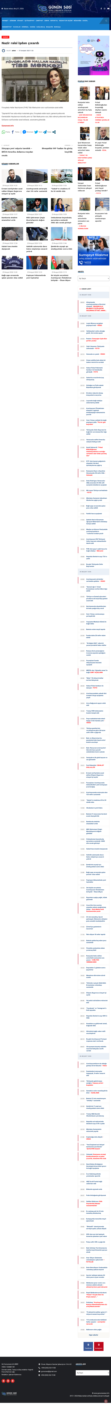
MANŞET (5, 20)
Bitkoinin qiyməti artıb (94, 1189)
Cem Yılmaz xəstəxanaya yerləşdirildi (95, 615)
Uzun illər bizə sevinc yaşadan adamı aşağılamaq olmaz (96, 908)
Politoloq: (96, 1304)
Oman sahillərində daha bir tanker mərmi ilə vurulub (96, 361)
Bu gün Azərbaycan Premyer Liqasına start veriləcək (96, 1040)
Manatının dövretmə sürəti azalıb (95, 976)
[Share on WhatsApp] (6, 132)
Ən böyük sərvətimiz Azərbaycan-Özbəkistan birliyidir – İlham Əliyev (61, 277)
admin (14, 50)
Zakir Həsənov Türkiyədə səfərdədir (95, 347)
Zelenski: (96, 1156)
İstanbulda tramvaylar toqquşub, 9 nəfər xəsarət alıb (95, 1073)
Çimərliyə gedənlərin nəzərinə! (93, 928)
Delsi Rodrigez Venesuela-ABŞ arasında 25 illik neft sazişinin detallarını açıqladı (96, 483)
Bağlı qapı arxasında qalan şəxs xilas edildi (95, 507)
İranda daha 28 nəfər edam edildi (95, 636)
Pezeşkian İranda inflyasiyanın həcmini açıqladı (93, 663)
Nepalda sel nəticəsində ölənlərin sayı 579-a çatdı (95, 1122)
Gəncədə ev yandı (95, 354)
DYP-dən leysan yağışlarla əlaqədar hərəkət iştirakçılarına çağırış (95, 463)
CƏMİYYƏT (39, 20)
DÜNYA (46, 20)
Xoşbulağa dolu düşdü (94, 1138)
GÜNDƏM (13, 20)
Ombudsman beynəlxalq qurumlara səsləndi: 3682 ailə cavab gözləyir (61, 220)
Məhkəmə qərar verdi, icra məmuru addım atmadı (96, 1285)
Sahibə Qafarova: (94, 1203)
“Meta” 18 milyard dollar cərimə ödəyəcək (94, 679)
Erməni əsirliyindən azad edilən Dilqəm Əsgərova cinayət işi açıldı (12, 191)
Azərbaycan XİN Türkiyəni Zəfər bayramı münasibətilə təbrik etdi (96, 541)
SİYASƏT (20, 20)
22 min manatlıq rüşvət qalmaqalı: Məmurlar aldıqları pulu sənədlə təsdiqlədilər (96, 919)
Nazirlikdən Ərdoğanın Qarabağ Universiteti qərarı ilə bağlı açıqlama (96, 1166)
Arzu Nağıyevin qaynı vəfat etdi (96, 704)
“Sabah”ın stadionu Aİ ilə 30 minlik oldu (96, 801)
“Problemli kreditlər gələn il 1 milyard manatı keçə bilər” (96, 1313)
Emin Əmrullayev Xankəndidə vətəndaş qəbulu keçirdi (96, 1268)
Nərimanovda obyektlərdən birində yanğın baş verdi (96, 607)
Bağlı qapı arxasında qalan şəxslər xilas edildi (95, 873)
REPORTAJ (54, 20)
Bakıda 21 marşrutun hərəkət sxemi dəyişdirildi (96, 815)
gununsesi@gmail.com (49, 1371)
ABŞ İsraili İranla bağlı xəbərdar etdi (94, 1182)
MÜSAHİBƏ (77, 20)
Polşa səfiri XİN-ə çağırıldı (95, 1242)
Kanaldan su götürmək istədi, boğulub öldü (96, 1024)
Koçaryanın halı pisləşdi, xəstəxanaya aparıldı (101, 217)
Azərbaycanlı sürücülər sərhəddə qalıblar (95, 580)
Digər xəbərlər (93, 1335)
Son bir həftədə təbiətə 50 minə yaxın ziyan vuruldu (95, 1276)
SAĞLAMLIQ (40, 27)
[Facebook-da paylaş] (15, 132)
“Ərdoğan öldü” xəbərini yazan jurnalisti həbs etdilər (96, 644)
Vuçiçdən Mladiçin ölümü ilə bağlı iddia (96, 623)
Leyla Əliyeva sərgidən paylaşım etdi (94, 324)
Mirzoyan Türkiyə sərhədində (96, 491)
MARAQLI (57, 27)
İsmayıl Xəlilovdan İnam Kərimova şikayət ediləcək (85, 187)
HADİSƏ (32, 27)
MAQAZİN (49, 27)
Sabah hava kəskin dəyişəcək (97, 849)
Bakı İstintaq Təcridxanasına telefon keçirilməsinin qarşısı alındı (96, 1250)
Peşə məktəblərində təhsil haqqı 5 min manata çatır (95, 721)
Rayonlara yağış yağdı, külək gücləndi (96, 898)
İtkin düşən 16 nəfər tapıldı (95, 934)
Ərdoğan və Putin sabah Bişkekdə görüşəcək (94, 386)
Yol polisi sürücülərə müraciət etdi (97, 1001)
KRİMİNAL (25, 27)
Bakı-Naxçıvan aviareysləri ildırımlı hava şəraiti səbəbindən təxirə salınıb (96, 750)
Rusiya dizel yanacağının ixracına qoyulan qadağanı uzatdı (95, 653)
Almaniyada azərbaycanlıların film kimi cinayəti (96, 306)
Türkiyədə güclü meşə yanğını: (94, 1083)
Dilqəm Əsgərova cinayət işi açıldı (96, 994)
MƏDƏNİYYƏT (7, 27)
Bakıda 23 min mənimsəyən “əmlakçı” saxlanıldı (96, 1099)
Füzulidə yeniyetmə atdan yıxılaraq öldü (95, 949)
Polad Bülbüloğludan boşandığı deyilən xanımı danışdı (102, 112)
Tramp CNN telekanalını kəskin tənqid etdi (94, 712)
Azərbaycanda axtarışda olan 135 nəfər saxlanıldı (96, 793)
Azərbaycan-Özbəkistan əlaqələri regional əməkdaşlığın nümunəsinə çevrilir (95, 411)
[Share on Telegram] (47, 132)
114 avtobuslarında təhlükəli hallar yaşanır (96, 1322)
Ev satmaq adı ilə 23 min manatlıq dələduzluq (95, 1212)
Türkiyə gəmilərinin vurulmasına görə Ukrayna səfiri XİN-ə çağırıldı (95, 730)
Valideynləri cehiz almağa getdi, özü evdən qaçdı (95, 332)
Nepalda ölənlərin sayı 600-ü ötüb (96, 1017)
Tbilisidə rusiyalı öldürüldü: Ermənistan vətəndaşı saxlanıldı (96, 985)
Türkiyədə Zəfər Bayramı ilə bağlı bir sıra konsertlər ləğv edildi (96, 432)
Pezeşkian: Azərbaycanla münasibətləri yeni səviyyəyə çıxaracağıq (96, 785)
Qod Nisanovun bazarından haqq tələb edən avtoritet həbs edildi (85, 153)
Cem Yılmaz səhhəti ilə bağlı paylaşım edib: (96, 422)
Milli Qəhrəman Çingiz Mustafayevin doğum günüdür (35, 220)
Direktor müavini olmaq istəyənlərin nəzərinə (94, 394)
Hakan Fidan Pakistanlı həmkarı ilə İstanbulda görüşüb (94, 370)
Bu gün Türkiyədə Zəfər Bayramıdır (94, 565)
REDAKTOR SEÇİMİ (66, 20)
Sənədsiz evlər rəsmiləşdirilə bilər (96, 1092)
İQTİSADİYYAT (30, 20)
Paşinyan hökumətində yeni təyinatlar (96, 881)
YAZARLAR (16, 27)
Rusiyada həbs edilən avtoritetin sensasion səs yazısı (84, 221)
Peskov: (96, 340)
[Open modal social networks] (54, 132)
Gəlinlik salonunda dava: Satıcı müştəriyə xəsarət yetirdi (36, 248)
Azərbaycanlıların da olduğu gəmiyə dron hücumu (96, 1064)
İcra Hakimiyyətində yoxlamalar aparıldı (93, 1175)
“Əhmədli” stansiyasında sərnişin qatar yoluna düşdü (96, 1227)
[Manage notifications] (106, 1401)
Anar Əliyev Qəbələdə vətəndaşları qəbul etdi (95, 1260)
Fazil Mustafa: (95, 766)
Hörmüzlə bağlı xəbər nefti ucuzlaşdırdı (95, 1032)
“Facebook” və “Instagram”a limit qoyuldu (96, 1009)
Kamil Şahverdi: (96, 451)
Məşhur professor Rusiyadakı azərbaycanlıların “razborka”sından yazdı (97, 531)
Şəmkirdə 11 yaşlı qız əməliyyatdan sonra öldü (95, 1107)
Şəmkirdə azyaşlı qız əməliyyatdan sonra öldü (95, 866)
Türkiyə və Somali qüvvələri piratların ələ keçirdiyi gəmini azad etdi (96, 599)
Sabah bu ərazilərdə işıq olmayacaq (95, 378)
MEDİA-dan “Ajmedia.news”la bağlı (96, 671)
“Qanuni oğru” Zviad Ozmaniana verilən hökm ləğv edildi (96, 589)
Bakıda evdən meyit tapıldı (95, 629)
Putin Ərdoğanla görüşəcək (96, 1195)
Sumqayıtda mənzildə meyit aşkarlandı (96, 1220)
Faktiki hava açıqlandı (94, 513)
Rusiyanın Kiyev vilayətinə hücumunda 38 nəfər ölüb (95, 473)
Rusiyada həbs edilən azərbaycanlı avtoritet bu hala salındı (85, 112)
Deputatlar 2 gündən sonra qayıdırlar (95, 969)
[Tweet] (38, 132)
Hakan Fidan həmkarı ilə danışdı (94, 687)
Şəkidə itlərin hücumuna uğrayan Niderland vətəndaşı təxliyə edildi (96, 522)
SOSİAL (85, 20)
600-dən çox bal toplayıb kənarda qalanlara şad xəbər (96, 1235)
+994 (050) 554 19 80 (48, 1368)
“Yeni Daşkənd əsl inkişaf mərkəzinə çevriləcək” (95, 1147)
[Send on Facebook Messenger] (27, 132)
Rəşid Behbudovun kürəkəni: (96, 1295)
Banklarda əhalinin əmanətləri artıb (93, 822)
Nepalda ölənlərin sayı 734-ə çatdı (96, 557)
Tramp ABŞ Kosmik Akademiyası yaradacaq (95, 1115)
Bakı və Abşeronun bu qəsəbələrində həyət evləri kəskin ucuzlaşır (95, 740)
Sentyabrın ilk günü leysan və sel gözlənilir (96, 758)
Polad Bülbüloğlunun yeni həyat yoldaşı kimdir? (101, 188)
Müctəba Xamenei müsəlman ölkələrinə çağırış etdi (96, 499)
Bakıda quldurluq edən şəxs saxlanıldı (96, 941)
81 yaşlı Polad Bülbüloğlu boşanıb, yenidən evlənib (102, 146)
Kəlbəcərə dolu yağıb (93, 1329)
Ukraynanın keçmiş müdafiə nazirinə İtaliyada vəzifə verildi (96, 1049)
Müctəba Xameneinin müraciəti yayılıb (93, 1130)
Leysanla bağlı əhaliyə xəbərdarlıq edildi (94, 402)
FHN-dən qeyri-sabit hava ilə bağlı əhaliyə (96, 550)
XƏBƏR (5, 37)
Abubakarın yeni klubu (94, 808)
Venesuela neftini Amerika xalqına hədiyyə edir (95, 441)
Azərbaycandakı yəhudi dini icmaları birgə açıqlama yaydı (96, 695)
